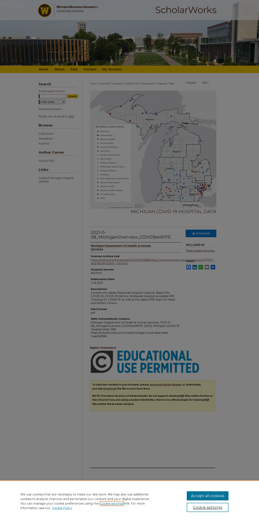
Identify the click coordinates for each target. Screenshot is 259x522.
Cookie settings (111, 503)
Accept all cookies (207, 496)
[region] (129, 501)
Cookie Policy (62, 508)
